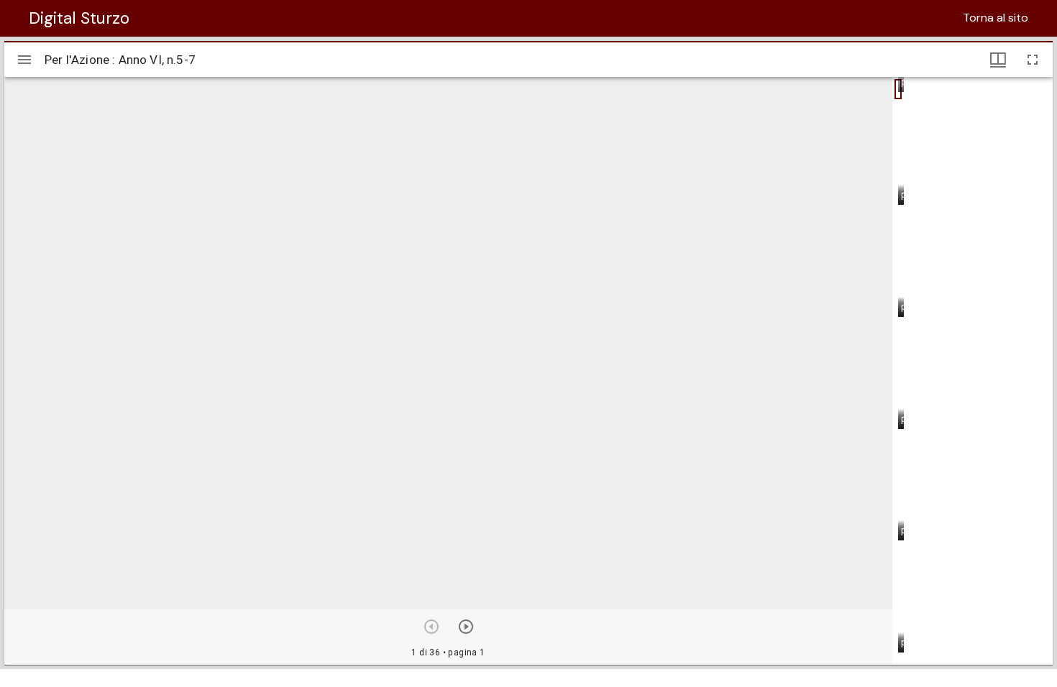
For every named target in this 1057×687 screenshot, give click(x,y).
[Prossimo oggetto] (466, 626)
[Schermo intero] (1032, 59)
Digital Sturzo (79, 18)
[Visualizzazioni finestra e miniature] (998, 59)
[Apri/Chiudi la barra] (24, 59)
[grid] (972, 371)
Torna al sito (995, 17)
